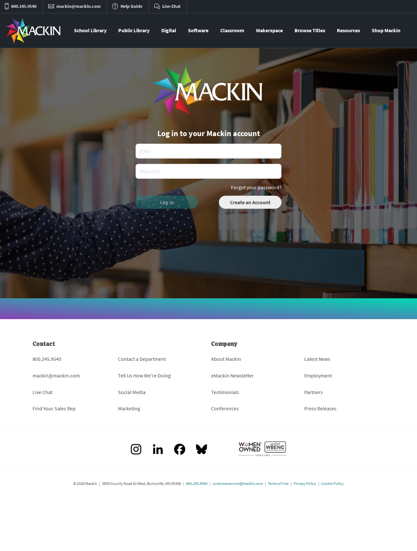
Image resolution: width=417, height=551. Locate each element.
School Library (90, 30)
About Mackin (226, 359)
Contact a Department (142, 359)
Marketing (129, 408)
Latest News (317, 359)
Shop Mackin (386, 30)
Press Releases (320, 408)
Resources (348, 30)
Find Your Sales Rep (54, 408)
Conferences (225, 408)
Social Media (132, 392)
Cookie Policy (332, 483)
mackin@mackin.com (56, 375)
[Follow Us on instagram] (136, 450)
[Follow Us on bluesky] (201, 450)
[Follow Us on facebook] (179, 450)
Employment (318, 375)
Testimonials (225, 392)
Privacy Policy (305, 483)
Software (198, 30)
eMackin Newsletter (232, 375)
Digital (168, 30)
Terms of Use (278, 483)
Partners (313, 392)
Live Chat (42, 392)
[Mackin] (33, 31)
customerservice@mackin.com (237, 483)
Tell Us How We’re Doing (144, 375)
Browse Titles (310, 30)
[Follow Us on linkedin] (158, 450)
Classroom (232, 30)
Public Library (134, 30)
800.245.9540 (47, 359)
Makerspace (269, 30)
